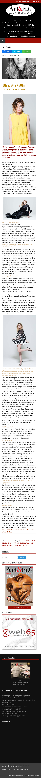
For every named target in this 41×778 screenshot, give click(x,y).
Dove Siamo (18, 1)
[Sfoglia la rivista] (19, 586)
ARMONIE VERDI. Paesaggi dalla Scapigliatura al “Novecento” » (17, 544)
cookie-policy (26, 775)
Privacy (18, 775)
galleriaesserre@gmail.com (16, 716)
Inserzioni (36, 1)
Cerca (22, 558)
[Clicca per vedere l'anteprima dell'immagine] (19, 68)
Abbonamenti (27, 1)
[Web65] (19, 632)
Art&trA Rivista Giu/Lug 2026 (19, 608)
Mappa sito (35, 775)
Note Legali (11, 775)
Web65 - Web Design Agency (20, 769)
